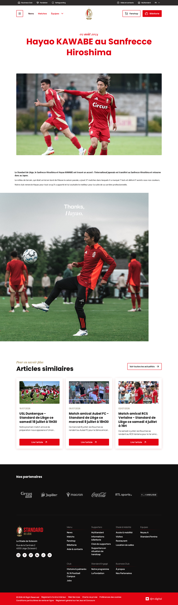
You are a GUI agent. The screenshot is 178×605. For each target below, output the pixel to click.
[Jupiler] (49, 495)
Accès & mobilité (124, 532)
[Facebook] (25, 555)
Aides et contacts (127, 3)
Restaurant (121, 540)
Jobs (69, 580)
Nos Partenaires (124, 573)
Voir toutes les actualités (142, 366)
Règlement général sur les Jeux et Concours (75, 600)
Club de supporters (101, 543)
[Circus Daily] (26, 495)
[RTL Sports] (123, 495)
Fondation (44, 3)
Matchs (70, 536)
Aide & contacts (75, 549)
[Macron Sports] (74, 495)
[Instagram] (18, 555)
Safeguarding (60, 3)
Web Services (74, 597)
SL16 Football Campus (73, 575)
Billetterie (154, 13)
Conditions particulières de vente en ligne (35, 600)
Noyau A (144, 532)
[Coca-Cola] (99, 495)
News (31, 13)
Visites (119, 536)
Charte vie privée (89, 597)
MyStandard (146, 3)
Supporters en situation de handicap (98, 551)
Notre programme (100, 569)
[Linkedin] (37, 555)
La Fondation (97, 573)
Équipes (55, 13)
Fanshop (134, 13)
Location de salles (125, 545)
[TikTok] (43, 555)
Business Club (26, 3)
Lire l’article (37, 442)
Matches (42, 13)
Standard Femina (148, 536)
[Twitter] (31, 555)
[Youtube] (50, 555)
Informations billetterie (97, 538)
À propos (120, 569)
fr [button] (156, 3)
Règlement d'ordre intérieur (53, 597)
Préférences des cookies (110, 597)
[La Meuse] (149, 495)
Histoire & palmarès (76, 569)
